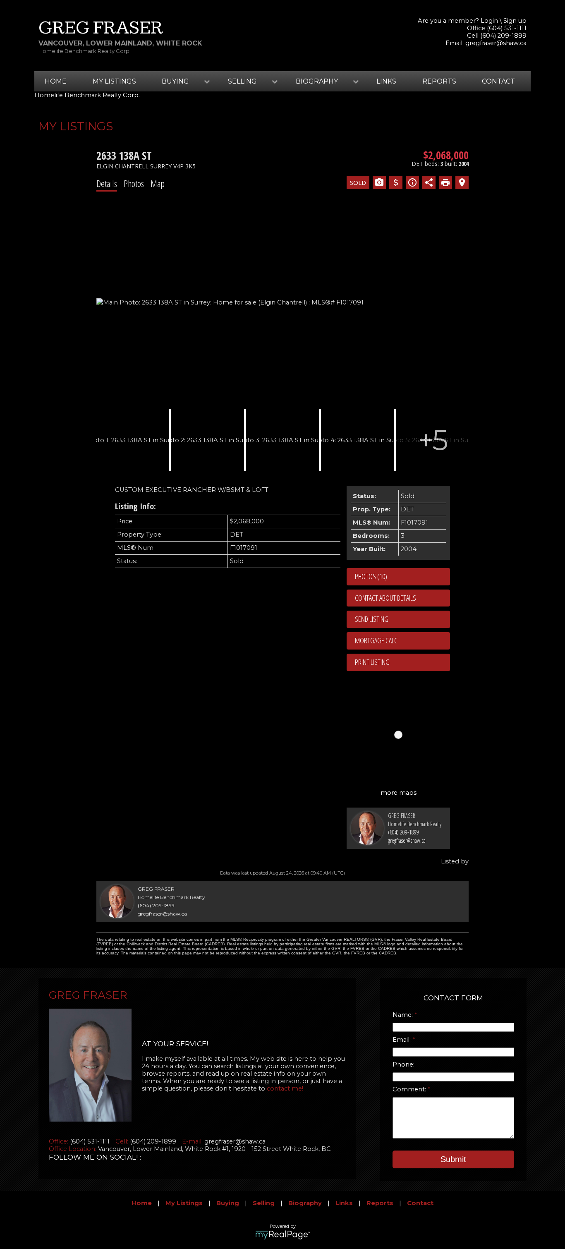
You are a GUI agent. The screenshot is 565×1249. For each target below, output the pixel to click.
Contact (498, 81)
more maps (399, 792)
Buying (227, 1203)
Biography (305, 1203)
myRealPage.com (283, 1235)
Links (386, 81)
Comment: (410, 1089)
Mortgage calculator (402, 640)
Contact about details (385, 598)
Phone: (403, 1064)
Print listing (372, 662)
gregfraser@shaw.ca (496, 43)
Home (56, 81)
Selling (264, 1203)
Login (489, 20)
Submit (453, 1159)
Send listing (371, 619)
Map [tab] (158, 183)
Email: (402, 1039)
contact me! (285, 1088)
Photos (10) (371, 576)
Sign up (515, 20)
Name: (403, 1015)
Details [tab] (106, 183)
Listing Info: (135, 506)
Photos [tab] (134, 183)
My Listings (114, 81)
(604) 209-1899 (403, 832)
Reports (439, 81)
